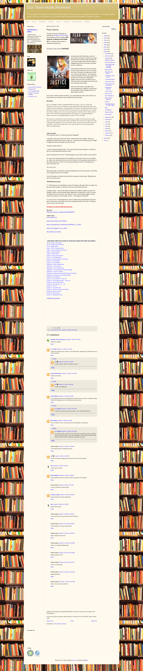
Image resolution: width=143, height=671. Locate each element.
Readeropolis (57, 277)
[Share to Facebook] (58, 328)
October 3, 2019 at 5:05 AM (73, 339)
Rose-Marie (54, 420)
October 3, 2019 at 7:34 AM (64, 349)
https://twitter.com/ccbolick (54, 231)
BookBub (87, 21)
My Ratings (42, 21)
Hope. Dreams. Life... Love (59, 284)
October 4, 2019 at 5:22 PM (62, 456)
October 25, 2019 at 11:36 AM (67, 552)
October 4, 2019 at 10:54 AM (66, 446)
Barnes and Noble (77, 21)
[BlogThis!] (55, 328)
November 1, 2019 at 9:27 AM (67, 581)
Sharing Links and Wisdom (57, 244)
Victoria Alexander (56, 373)
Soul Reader (108, 109)
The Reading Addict (57, 257)
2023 (105, 42)
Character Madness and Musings (60, 259)
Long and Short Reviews (58, 282)
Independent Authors (57, 294)
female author (54, 330)
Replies (54, 358)
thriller (69, 330)
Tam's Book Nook (57, 287)
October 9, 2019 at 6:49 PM (67, 494)
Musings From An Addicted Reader (62, 275)
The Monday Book (110, 79)
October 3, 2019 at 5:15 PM (65, 420)
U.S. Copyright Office (34, 91)
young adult (74, 330)
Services (34, 21)
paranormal (64, 330)
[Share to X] (56, 328)
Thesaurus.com (33, 96)
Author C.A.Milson (58, 271)
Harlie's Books (56, 293)
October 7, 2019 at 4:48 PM (66, 475)
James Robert (54, 396)
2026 (105, 35)
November (108, 56)
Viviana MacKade (56, 252)
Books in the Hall (57, 291)
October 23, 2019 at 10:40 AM (67, 543)
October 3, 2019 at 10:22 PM (69, 431)
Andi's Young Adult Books (58, 248)
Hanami (107, 101)
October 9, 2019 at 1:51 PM (66, 485)
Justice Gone (108, 93)
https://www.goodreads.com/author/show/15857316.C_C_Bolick (64, 224)
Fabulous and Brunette (56, 243)
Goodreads (66, 21)
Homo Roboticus (109, 95)
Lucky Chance (108, 91)
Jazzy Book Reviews (59, 268)
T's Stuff (55, 285)
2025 (105, 38)
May (106, 126)
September (108, 117)
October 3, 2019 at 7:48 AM (66, 361)
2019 (105, 51)
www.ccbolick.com (52, 217)
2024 (105, 40)
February (107, 133)
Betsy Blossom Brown (109, 72)
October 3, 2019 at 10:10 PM (69, 408)
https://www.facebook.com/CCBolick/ (57, 221)
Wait (106, 107)
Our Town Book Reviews (49, 7)
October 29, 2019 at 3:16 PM (66, 562)
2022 (105, 45)
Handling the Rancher (108, 88)
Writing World (32, 89)
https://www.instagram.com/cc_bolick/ (57, 228)
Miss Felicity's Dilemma (108, 98)
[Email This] (53, 328)
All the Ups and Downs (57, 255)
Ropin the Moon (109, 112)
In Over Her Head (109, 81)
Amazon (58, 21)
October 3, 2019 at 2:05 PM (66, 384)
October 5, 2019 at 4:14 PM (60, 465)
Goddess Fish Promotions (58, 339)
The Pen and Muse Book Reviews (61, 289)
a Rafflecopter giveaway (53, 298)
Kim (52, 465)
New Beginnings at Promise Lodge (110, 104)
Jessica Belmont (56, 278)
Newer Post (50, 621)
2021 (105, 47)
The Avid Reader (56, 262)
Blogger (86, 660)
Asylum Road (108, 69)
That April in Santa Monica (110, 76)
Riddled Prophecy (109, 60)
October (107, 58)
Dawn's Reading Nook (58, 264)
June (106, 124)
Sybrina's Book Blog (59, 273)
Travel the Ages (57, 266)
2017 (105, 140)
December (108, 53)
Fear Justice (108, 114)
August (107, 119)
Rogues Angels (54, 246)
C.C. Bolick (54, 349)
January (107, 135)
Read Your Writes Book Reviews (59, 250)
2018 (105, 138)
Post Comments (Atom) (60, 623)
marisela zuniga (55, 494)
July (106, 121)
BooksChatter (55, 253)
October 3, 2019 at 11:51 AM (68, 373)
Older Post (94, 621)
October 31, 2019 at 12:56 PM (67, 572)
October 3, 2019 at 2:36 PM (66, 396)
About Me (51, 21)
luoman (75, 660)
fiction (59, 330)
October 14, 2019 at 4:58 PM (66, 514)
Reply (52, 344)
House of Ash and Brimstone (109, 84)
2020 (105, 49)
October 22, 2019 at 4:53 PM (66, 533)
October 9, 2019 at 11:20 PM (60, 504)
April (106, 128)
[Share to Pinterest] (59, 328)
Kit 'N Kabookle (56, 260)
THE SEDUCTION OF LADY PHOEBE (109, 66)
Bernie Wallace (55, 475)
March (107, 130)
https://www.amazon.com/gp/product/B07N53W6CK (61, 212)
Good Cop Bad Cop (110, 62)
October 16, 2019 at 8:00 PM (66, 523)
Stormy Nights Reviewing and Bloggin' (63, 269)
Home (27, 21)
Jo (55, 361)
